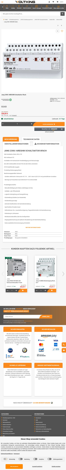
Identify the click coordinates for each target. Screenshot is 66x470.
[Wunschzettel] (53, 2)
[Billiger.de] (10, 356)
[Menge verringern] (2, 124)
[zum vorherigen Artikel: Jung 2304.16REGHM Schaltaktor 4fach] (61, 25)
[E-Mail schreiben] (64, 350)
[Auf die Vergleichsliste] (57, 31)
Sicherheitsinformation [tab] (48, 144)
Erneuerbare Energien (8, 431)
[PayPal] (41, 340)
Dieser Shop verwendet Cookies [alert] (33, 439)
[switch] (5, 459)
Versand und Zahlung (41, 424)
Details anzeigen (56, 466)
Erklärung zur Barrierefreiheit (42, 431)
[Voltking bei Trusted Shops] (24, 350)
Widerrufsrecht (39, 422)
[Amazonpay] (48, 335)
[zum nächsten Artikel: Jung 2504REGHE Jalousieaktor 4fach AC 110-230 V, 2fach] (58, 25)
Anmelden (45, 316)
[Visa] (55, 340)
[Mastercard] (41, 344)
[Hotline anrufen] (64, 344)
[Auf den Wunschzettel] (62, 31)
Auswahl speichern (37, 466)
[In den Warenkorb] (2, 28)
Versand (14, 115)
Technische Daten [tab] (31, 139)
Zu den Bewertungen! (41, 403)
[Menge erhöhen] (31, 124)
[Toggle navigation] (2, 2)
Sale (4, 435)
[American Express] (55, 344)
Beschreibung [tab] (10, 139)
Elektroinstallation (7, 424)
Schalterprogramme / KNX (9, 418)
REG (16, 233)
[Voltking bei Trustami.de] (25, 356)
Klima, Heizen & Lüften (8, 429)
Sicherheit (5, 420)
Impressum (38, 418)
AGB (37, 420)
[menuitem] (7, 7)
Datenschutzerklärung (28, 320)
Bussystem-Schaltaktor (21, 238)
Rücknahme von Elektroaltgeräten (43, 429)
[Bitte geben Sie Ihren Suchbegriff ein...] (62, 14)
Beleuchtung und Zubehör (9, 433)
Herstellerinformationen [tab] (16, 144)
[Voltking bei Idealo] (10, 350)
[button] (49, 2)
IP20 (16, 231)
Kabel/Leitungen (6, 426)
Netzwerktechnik (6, 422)
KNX (16, 235)
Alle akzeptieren (14, 466)
